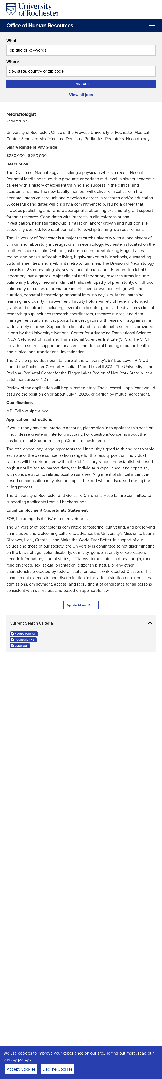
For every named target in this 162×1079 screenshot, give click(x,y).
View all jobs (81, 94)
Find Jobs (81, 83)
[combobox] (81, 46)
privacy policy (16, 1059)
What (11, 40)
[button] (81, 623)
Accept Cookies (21, 1069)
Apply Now (76, 605)
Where (12, 61)
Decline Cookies (57, 1069)
